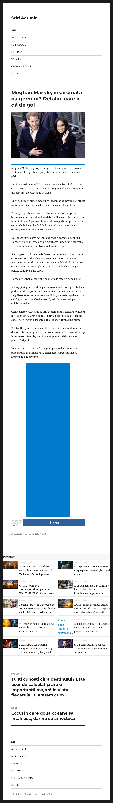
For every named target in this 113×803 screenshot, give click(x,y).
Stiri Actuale (24, 17)
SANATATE (17, 59)
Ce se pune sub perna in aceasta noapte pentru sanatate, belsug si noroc (92, 570)
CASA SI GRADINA (22, 66)
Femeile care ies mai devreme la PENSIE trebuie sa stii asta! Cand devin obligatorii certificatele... (37, 608)
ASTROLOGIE (19, 37)
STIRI (14, 30)
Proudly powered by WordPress (39, 794)
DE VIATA (16, 52)
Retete (15, 73)
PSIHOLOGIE (18, 44)
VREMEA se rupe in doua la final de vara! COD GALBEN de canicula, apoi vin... (36, 627)
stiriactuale (16, 534)
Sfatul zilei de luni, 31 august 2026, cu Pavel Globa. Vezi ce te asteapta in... (91, 648)
